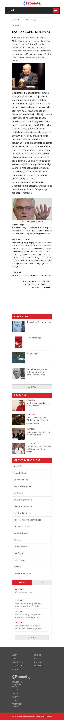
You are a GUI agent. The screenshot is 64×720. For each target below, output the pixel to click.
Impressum (16, 693)
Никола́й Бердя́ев (22, 486)
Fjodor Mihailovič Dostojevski (27, 520)
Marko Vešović (21, 546)
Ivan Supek (19, 553)
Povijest (37, 655)
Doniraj (15, 700)
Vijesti (17, 19)
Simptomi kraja (34, 338)
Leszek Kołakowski (22, 573)
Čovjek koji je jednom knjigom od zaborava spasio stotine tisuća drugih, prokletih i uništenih (37, 374)
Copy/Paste (38, 666)
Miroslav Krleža (21, 480)
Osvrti (14, 658)
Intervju (37, 658)
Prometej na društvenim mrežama (17, 684)
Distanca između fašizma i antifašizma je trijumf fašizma (38, 449)
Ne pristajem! (33, 353)
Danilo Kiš (18, 567)
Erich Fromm (20, 560)
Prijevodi (38, 662)
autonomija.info (45, 287)
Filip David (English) (23, 513)
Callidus (50, 716)
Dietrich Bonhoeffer (23, 500)
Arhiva (32, 387)
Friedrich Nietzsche (23, 506)
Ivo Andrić (18, 493)
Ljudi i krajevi (17, 662)
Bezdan (22, 582)
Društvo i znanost (19, 666)
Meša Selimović (21, 533)
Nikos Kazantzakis (22, 526)
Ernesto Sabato (21, 473)
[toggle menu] (56, 10)
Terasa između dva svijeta (39, 322)
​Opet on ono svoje (23, 592)
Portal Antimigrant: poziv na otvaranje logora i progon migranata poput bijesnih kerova (30, 617)
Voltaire (17, 540)
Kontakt (15, 697)
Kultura (15, 669)
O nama (15, 690)
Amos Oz (18, 466)
